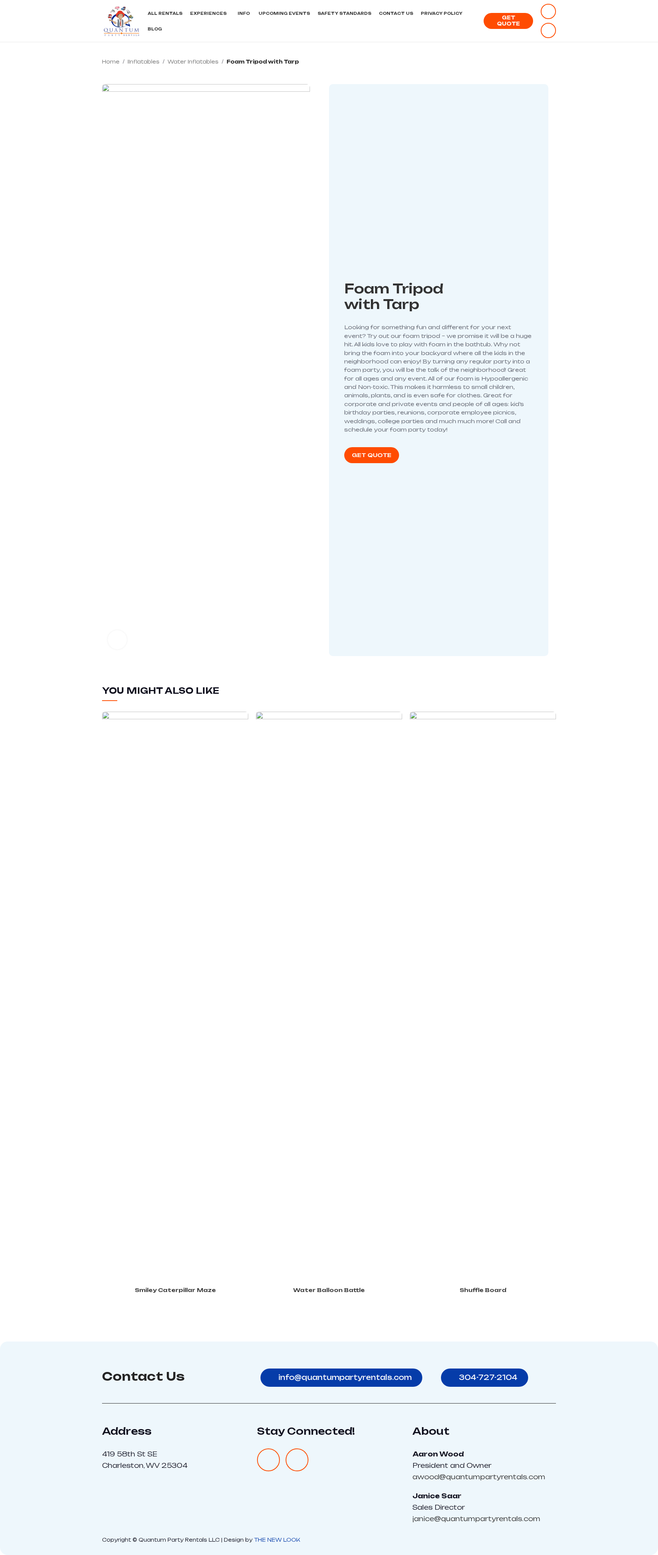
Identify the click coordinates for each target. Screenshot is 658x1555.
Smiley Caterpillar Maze (175, 1290)
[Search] (474, 21)
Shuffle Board (483, 1290)
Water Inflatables (193, 62)
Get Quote (508, 20)
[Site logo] (121, 20)
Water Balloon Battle (329, 1290)
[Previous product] (537, 62)
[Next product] (552, 62)
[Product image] (175, 997)
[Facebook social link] (548, 11)
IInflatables (144, 62)
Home (111, 62)
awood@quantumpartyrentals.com (478, 1477)
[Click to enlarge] (117, 639)
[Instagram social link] (548, 30)
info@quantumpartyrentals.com (345, 1377)
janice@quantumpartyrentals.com (476, 1519)
